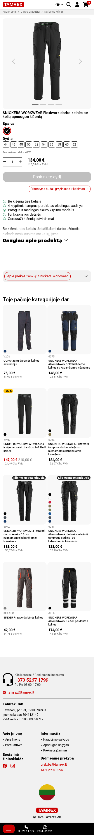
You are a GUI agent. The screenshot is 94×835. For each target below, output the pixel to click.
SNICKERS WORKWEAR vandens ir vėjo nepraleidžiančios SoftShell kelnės (24, 447)
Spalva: (9, 124)
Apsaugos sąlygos (56, 745)
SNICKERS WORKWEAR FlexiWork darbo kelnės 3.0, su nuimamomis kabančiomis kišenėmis (24, 536)
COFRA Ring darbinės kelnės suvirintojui (21, 362)
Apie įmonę (12, 739)
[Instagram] (14, 766)
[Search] (68, 4)
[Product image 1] (43, 104)
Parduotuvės (14, 745)
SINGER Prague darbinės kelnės (23, 617)
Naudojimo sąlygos (56, 739)
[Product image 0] (35, 104)
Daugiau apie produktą (33, 240)
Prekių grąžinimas (55, 750)
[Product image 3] (59, 104)
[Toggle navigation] (9, 829)
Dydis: (8, 139)
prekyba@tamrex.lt (54, 764)
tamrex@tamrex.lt (20, 692)
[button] (77, 4)
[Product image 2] (51, 104)
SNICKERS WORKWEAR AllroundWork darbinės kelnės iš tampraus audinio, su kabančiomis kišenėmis (68, 536)
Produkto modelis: (13, 152)
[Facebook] (6, 766)
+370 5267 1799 (31, 680)
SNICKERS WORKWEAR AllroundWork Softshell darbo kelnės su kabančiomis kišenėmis (69, 364)
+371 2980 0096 (52, 770)
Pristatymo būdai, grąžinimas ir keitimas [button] (58, 189)
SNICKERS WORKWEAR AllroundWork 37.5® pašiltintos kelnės (68, 621)
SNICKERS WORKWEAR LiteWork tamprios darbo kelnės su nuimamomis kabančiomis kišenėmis (68, 449)
